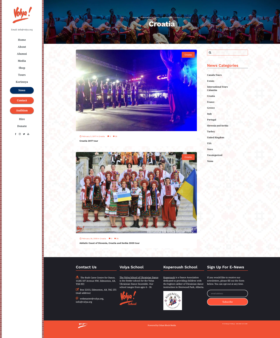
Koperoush (169, 277)
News (210, 149)
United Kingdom (215, 137)
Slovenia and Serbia (217, 125)
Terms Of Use (241, 323)
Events (210, 80)
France (211, 101)
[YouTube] (28, 134)
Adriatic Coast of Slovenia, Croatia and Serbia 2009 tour (109, 243)
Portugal (211, 119)
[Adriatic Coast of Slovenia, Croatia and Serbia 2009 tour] (136, 192)
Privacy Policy (228, 323)
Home (135, 17)
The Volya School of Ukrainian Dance (139, 277)
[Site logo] (22, 25)
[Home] (103, 323)
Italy (209, 113)
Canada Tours (214, 74)
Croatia (211, 95)
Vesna (210, 161)
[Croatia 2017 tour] (136, 90)
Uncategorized (214, 155)
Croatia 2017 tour (88, 141)
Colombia (212, 90)
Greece (211, 107)
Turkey (211, 131)
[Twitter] (24, 134)
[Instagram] (20, 134)
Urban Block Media (167, 325)
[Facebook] (15, 134)
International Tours (149, 17)
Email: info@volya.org (22, 29)
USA (209, 143)
